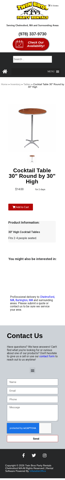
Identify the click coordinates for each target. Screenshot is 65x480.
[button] (51, 71)
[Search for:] (32, 59)
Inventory (15, 84)
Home (4, 84)
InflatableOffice (37, 471)
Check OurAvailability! (36, 44)
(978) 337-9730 (32, 34)
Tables (27, 84)
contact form (47, 356)
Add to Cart (22, 207)
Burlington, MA (24, 300)
